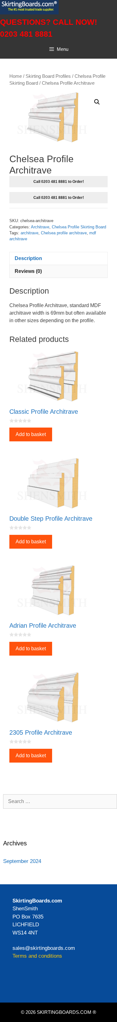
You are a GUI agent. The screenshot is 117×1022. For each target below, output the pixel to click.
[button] (97, 102)
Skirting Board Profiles (48, 76)
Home (15, 76)
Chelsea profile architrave (64, 233)
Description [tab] (28, 258)
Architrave (40, 227)
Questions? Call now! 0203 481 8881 (48, 28)
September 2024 (22, 861)
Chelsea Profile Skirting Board (79, 227)
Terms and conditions (37, 956)
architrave (29, 233)
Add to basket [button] (31, 434)
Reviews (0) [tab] (28, 271)
